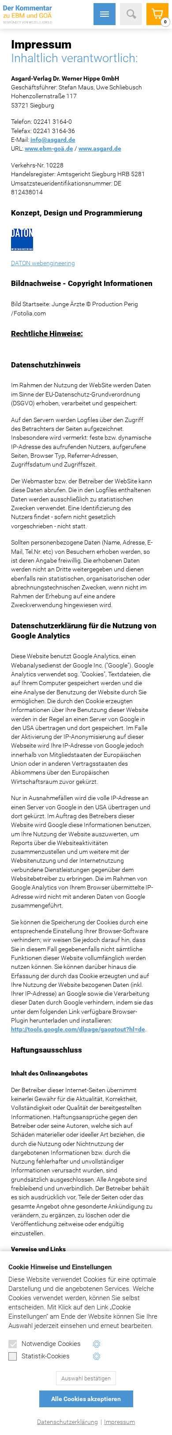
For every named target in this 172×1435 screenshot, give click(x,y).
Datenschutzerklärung (67, 1421)
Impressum (119, 1421)
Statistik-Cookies (46, 1356)
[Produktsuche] (131, 14)
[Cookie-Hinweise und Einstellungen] (96, 1344)
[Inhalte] (104, 14)
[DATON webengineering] (82, 240)
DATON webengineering (43, 263)
